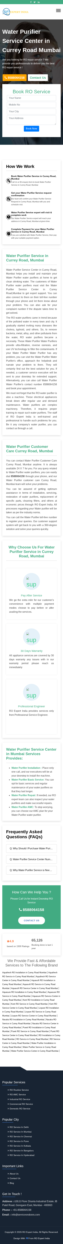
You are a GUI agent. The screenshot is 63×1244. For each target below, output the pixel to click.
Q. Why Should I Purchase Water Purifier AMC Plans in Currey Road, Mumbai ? (32, 848)
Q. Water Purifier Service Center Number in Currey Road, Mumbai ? (32, 859)
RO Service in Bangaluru (22, 1150)
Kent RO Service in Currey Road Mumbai (29, 1004)
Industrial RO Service (20, 1099)
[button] (58, 10)
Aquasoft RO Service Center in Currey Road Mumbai (34, 988)
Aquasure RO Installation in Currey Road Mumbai (24, 992)
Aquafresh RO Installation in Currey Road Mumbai (24, 972)
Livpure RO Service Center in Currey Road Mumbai (33, 1016)
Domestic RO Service (20, 1108)
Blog (12, 1183)
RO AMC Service (18, 1094)
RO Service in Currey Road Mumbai (32, 1039)
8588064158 (16, 77)
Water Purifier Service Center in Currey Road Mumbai (34, 1051)
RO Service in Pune (19, 1141)
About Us (14, 1173)
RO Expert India (42, 1238)
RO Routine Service (19, 1090)
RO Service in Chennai (21, 1136)
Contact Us (38, 77)
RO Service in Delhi (19, 1127)
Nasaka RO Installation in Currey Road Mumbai (23, 1019)
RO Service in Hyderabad (22, 1155)
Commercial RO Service (21, 1104)
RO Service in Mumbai (20, 1132)
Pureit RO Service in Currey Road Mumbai (30, 1031)
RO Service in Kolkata (20, 1146)
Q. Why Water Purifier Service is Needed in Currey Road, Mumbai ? (32, 870)
